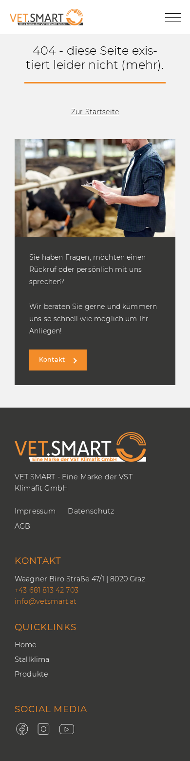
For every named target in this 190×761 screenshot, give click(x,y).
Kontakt (52, 359)
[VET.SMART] (46, 17)
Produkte (31, 674)
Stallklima (32, 659)
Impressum (35, 511)
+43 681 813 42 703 (46, 590)
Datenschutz (91, 511)
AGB (22, 526)
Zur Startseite (95, 111)
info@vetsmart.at (46, 601)
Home (26, 644)
